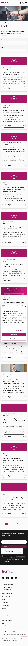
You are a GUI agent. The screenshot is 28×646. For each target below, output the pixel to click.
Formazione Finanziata (7, 618)
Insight (4, 609)
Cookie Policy (13, 631)
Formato (3, 47)
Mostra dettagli (19, 330)
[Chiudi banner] (25, 306)
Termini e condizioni (22, 631)
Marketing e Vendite (18, 414)
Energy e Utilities (7, 105)
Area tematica (5, 40)
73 (17, 524)
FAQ (3, 623)
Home (2, 23)
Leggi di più (7, 88)
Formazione (6, 596)
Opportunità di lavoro (7, 620)
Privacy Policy (5, 631)
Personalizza (13, 338)
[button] (23, 3)
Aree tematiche (7, 593)
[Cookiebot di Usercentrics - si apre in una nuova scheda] (17, 306)
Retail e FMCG (6, 297)
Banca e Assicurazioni (9, 222)
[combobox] (14, 43)
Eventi (4, 599)
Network (5, 602)
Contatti (4, 626)
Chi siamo (4, 613)
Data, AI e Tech (7, 67)
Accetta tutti (14, 334)
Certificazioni (5, 615)
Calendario (5, 605)
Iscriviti (5, 546)
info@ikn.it (8, 589)
